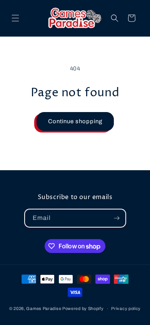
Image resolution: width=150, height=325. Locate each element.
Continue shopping (75, 121)
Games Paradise (43, 308)
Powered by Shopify (83, 308)
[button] (15, 18)
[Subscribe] (116, 218)
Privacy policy (126, 308)
